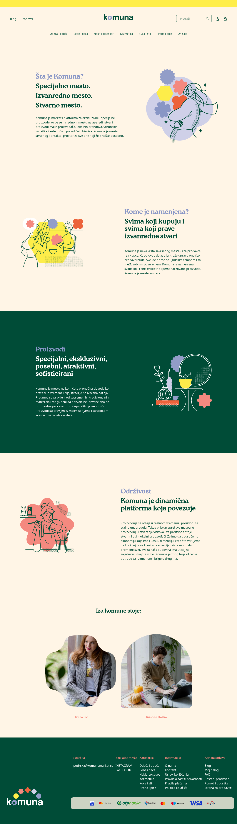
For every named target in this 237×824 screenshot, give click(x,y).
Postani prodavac (217, 779)
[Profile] (218, 19)
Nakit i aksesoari (151, 774)
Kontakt (170, 770)
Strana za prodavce (218, 788)
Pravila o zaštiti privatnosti (183, 779)
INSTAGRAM (124, 766)
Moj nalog (212, 770)
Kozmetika (146, 779)
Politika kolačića (176, 788)
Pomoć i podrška (216, 783)
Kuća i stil (146, 783)
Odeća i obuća (149, 766)
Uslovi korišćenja (177, 774)
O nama (170, 766)
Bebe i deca (147, 770)
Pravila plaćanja (176, 783)
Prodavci (27, 19)
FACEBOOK (123, 770)
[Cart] (225, 19)
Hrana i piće (147, 788)
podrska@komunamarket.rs (93, 766)
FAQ (207, 774)
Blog (13, 19)
